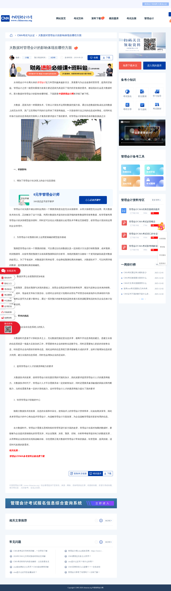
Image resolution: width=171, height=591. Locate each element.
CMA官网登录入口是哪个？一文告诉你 (84, 567)
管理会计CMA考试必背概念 (142, 221)
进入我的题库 (154, 65)
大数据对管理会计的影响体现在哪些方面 (59, 35)
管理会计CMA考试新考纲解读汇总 (145, 246)
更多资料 (155, 200)
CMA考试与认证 (26, 35)
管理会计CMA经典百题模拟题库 (144, 209)
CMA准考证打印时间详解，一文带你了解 (30, 551)
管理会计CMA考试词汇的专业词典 (145, 234)
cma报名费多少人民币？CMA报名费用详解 (31, 567)
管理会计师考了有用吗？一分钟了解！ (84, 572)
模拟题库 (114, 18)
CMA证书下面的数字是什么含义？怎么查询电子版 (137, 294)
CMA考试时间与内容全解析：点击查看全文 (31, 562)
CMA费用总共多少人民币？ (79, 556)
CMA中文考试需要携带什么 (135, 283)
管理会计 (149, 18)
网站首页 (61, 18)
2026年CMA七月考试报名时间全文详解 (29, 556)
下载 (152, 213)
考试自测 (131, 18)
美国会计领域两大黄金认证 (155, 4)
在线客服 (162, 238)
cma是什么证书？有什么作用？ (81, 562)
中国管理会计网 (66, 93)
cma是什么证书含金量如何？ (25, 572)
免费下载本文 (130, 65)
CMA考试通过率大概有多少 (135, 273)
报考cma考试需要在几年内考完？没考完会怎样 (137, 289)
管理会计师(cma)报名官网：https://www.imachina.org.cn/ (86, 551)
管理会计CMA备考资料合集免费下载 (26, 456)
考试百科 (78, 18)
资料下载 (96, 18)
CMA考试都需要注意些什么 (135, 278)
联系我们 (162, 263)
